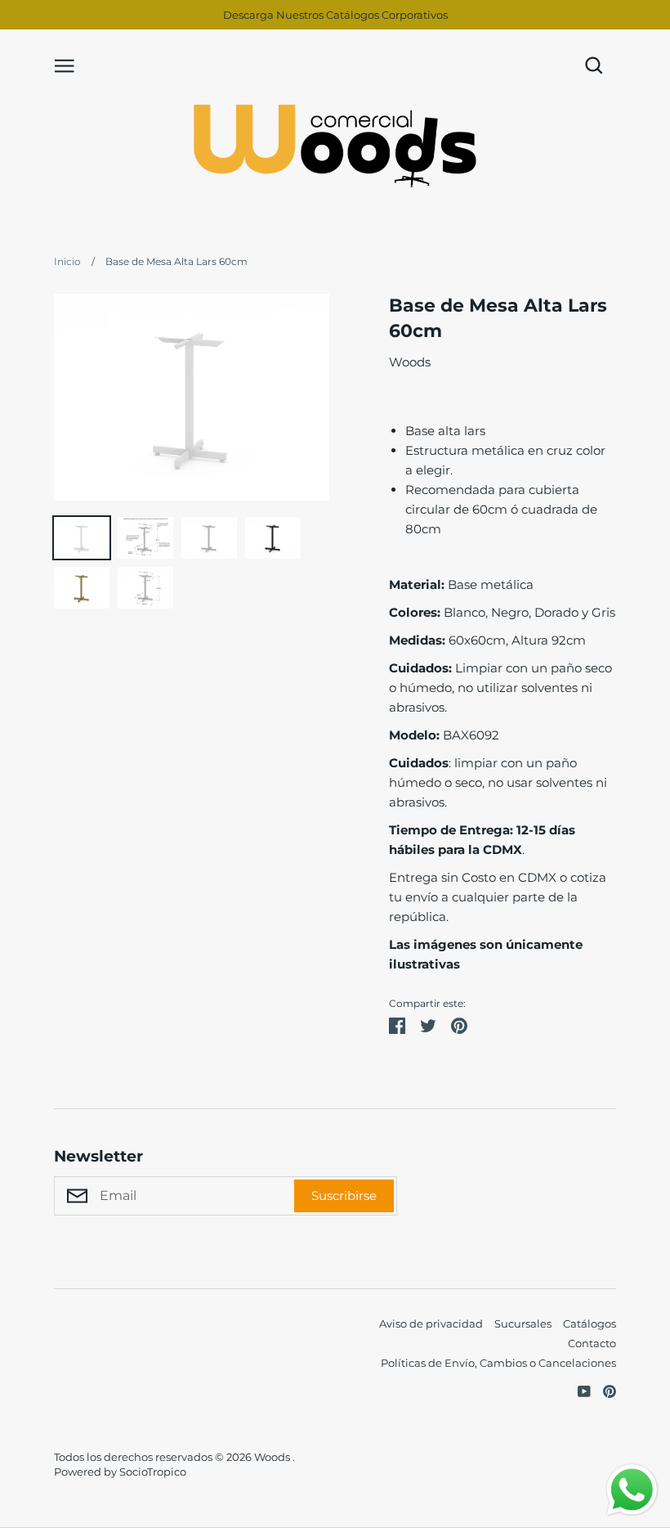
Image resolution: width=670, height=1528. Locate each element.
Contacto (592, 1343)
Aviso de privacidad (431, 1323)
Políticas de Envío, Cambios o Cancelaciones (498, 1362)
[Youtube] (578, 1390)
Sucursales (523, 1323)
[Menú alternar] (64, 64)
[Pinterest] (603, 1390)
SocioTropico (152, 1471)
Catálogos (589, 1323)
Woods (410, 362)
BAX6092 (444, 735)
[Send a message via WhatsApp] (632, 1490)
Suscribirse (344, 1195)
